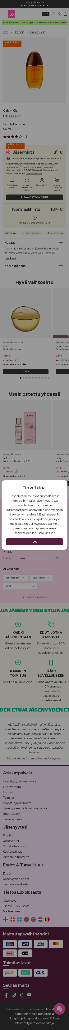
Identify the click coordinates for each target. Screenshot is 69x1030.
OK (34, 541)
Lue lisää (49, 533)
